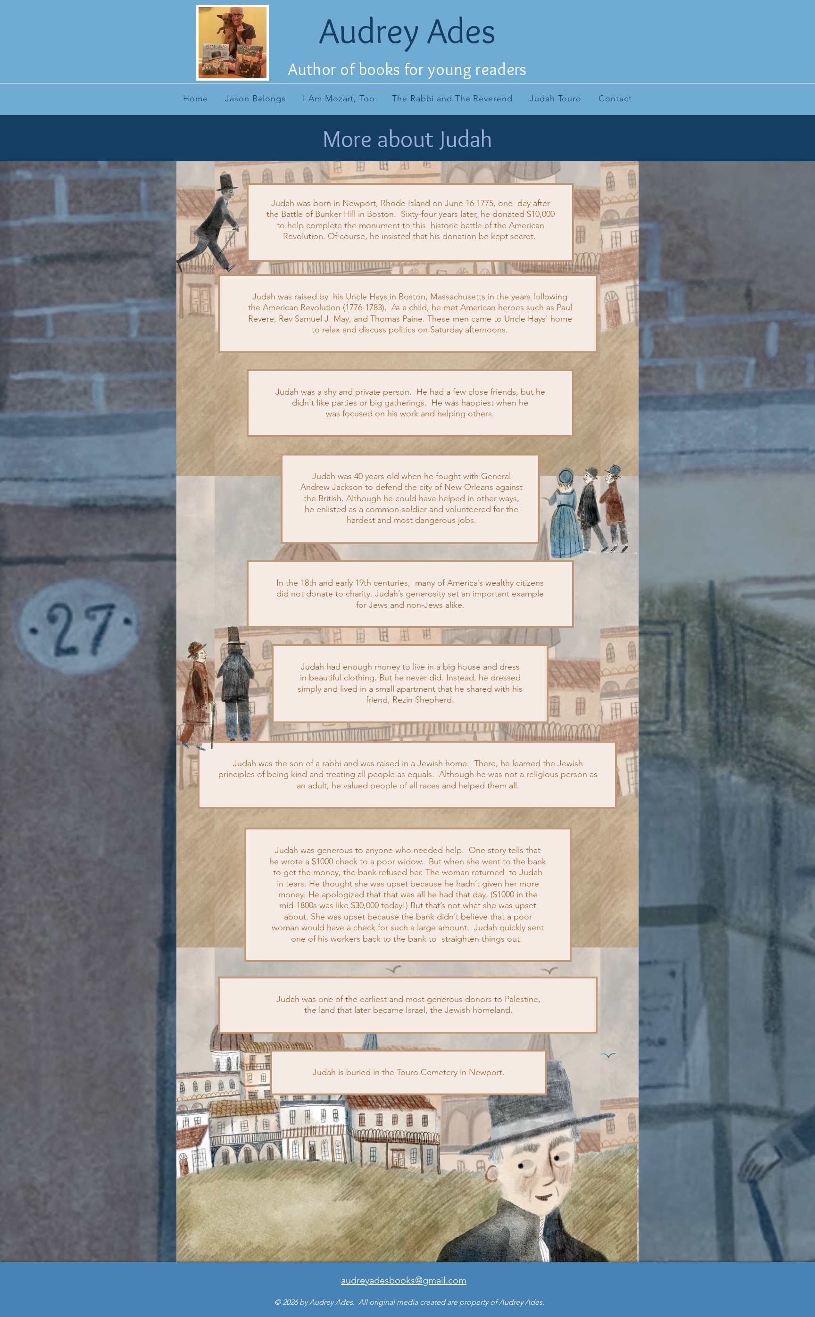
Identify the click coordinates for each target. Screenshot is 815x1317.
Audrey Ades (407, 30)
